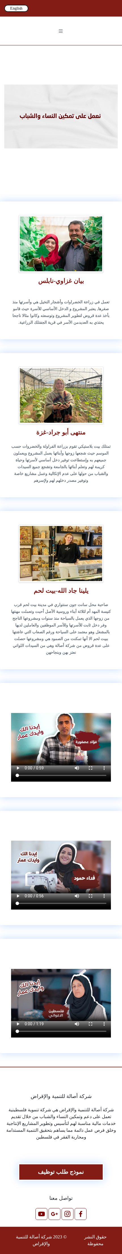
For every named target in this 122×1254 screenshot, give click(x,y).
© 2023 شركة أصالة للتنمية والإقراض (41, 1240)
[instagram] (67, 1215)
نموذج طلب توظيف (61, 1172)
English (16, 8)
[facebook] (60, 8)
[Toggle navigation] (61, 31)
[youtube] (32, 8)
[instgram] (51, 8)
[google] (42, 8)
